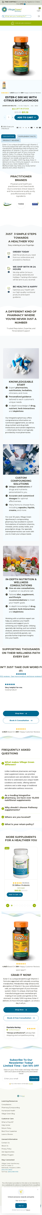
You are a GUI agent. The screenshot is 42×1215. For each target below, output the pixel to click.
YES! (11, 613)
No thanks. (11, 616)
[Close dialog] (40, 598)
